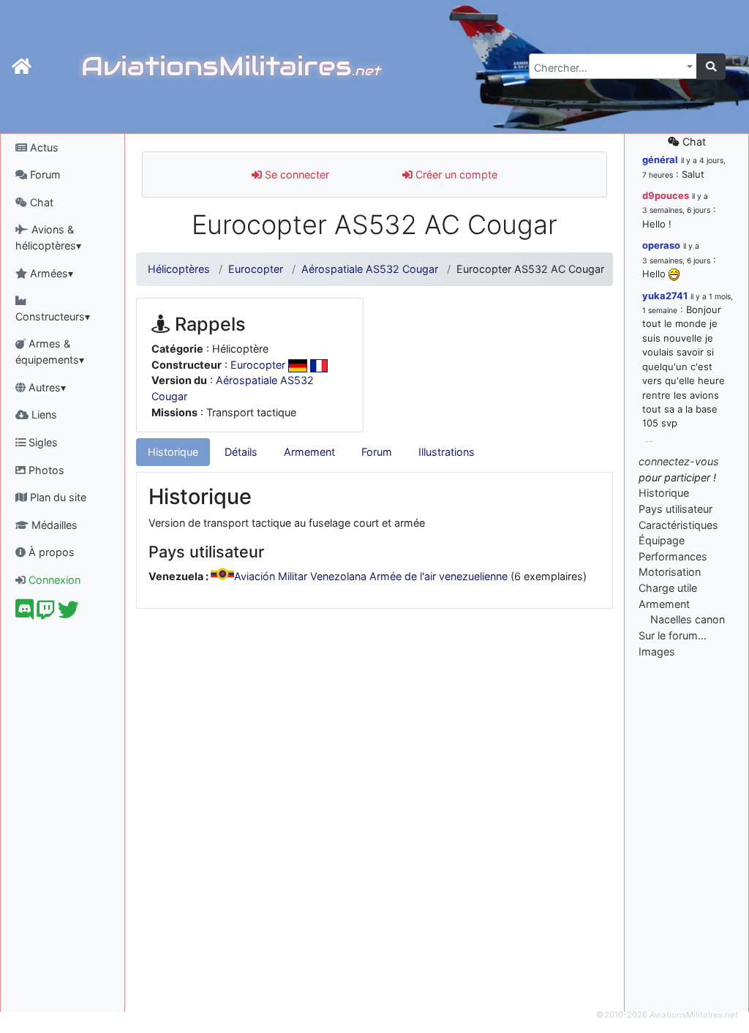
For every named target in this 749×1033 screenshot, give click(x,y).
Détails (241, 452)
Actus (43, 147)
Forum (44, 174)
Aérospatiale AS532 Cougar (369, 269)
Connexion (53, 580)
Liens (43, 414)
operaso (661, 245)
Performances (673, 556)
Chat (40, 202)
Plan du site (56, 497)
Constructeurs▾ (52, 316)
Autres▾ (46, 387)
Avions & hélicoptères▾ (48, 237)
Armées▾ (50, 273)
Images (657, 651)
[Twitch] (46, 613)
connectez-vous (679, 461)
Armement (309, 452)
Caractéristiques (678, 525)
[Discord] (24, 613)
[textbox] (608, 68)
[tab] (173, 452)
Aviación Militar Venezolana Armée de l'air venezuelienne (371, 576)
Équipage (662, 540)
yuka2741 (665, 295)
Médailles (53, 525)
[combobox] (613, 66)
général (660, 159)
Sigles (42, 442)
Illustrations (446, 452)
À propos (50, 552)
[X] (68, 613)
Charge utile (668, 588)
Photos (45, 470)
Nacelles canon (687, 619)
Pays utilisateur (675, 509)
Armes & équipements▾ (49, 351)
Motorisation (670, 572)
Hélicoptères (179, 269)
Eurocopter (255, 269)
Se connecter (295, 174)
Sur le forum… (673, 635)
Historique (173, 452)
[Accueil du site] (21, 66)
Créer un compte (455, 174)
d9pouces (665, 195)
